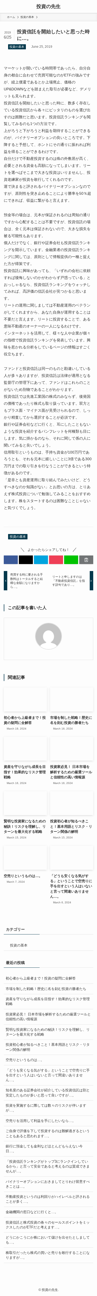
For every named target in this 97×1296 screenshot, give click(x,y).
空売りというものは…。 (25, 1060)
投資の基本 (16, 46)
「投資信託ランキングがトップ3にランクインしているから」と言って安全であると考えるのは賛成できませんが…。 (48, 1166)
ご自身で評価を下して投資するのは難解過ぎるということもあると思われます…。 (48, 1133)
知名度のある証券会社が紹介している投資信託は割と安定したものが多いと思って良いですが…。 (48, 1092)
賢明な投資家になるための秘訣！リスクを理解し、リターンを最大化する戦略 (48, 1032)
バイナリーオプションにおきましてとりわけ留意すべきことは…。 (48, 1184)
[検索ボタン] (90, 6)
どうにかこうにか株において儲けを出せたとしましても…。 (48, 1239)
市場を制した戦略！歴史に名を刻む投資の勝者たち (46, 989)
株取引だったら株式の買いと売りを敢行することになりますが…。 (48, 1255)
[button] (11, 559)
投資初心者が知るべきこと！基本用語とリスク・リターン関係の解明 (48, 1047)
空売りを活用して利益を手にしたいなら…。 (41, 1121)
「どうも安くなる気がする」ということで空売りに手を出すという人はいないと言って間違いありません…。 (48, 1075)
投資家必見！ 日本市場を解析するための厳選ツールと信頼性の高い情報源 (48, 1016)
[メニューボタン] (6, 6)
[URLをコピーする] (86, 559)
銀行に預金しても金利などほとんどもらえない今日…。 (44, 1148)
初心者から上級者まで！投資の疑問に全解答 (41, 978)
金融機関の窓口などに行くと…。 (32, 1212)
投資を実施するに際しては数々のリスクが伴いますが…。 (46, 1107)
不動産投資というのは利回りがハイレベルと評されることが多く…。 (48, 1199)
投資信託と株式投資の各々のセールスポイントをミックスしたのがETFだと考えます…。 (48, 1224)
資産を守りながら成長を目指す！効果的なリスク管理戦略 (48, 1001)
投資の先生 (48, 6)
